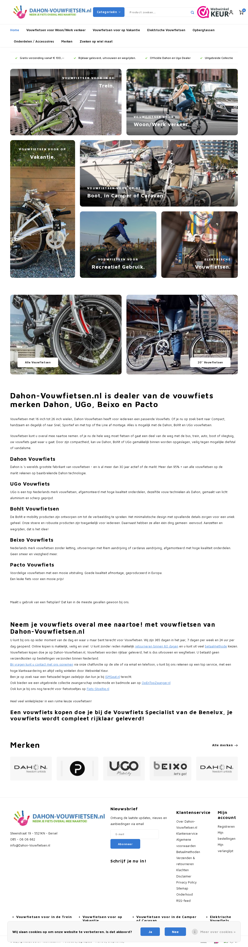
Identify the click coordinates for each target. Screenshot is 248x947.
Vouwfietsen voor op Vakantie (116, 30)
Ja (150, 932)
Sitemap (182, 888)
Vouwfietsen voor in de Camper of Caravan (166, 918)
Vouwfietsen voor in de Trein (44, 917)
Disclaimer (183, 876)
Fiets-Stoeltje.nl (98, 689)
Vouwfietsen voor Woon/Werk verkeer (55, 30)
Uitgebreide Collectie (219, 57)
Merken (66, 41)
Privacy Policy (186, 882)
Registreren (226, 826)
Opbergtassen (204, 30)
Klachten (182, 870)
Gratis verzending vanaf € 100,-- (42, 57)
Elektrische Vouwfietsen (166, 30)
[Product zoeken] (192, 12)
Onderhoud (184, 894)
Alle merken (222, 745)
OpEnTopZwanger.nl (156, 683)
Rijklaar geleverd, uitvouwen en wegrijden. (107, 57)
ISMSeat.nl (112, 677)
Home (14, 30)
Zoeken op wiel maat (96, 41)
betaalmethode (216, 646)
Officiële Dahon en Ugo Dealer (170, 57)
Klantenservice (187, 833)
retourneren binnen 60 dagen (156, 646)
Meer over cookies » (218, 932)
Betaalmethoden (188, 852)
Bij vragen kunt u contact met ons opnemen (41, 664)
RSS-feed (183, 901)
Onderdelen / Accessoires (34, 41)
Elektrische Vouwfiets (220, 918)
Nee (175, 932)
